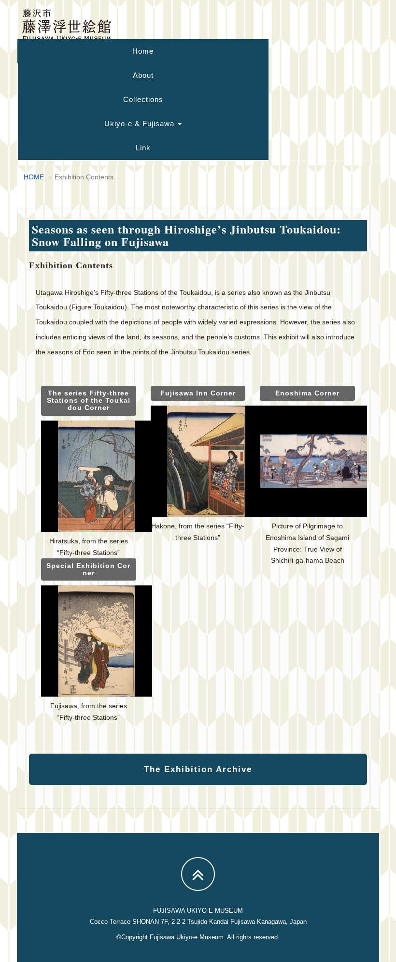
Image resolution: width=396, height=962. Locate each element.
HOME (34, 177)
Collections (143, 99)
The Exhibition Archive (198, 769)
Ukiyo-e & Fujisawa (140, 123)
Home (143, 51)
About (143, 75)
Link (143, 148)
